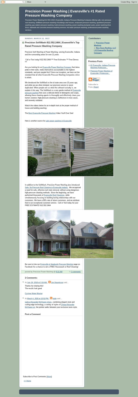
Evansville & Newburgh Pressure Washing (56, 264)
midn (54, 299)
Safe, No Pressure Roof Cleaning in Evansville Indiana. (46, 187)
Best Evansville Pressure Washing (42, 113)
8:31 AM (59, 272)
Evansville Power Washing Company (57, 67)
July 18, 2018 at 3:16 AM (37, 282)
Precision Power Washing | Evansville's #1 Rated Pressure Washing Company (65, 13)
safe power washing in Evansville (59, 121)
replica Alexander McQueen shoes (38, 302)
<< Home (27, 381)
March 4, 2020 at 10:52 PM (38, 299)
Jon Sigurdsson (57, 282)
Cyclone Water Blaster (33, 294)
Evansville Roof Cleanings (54, 195)
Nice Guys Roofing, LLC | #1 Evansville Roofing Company (105, 50)
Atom (49, 377)
